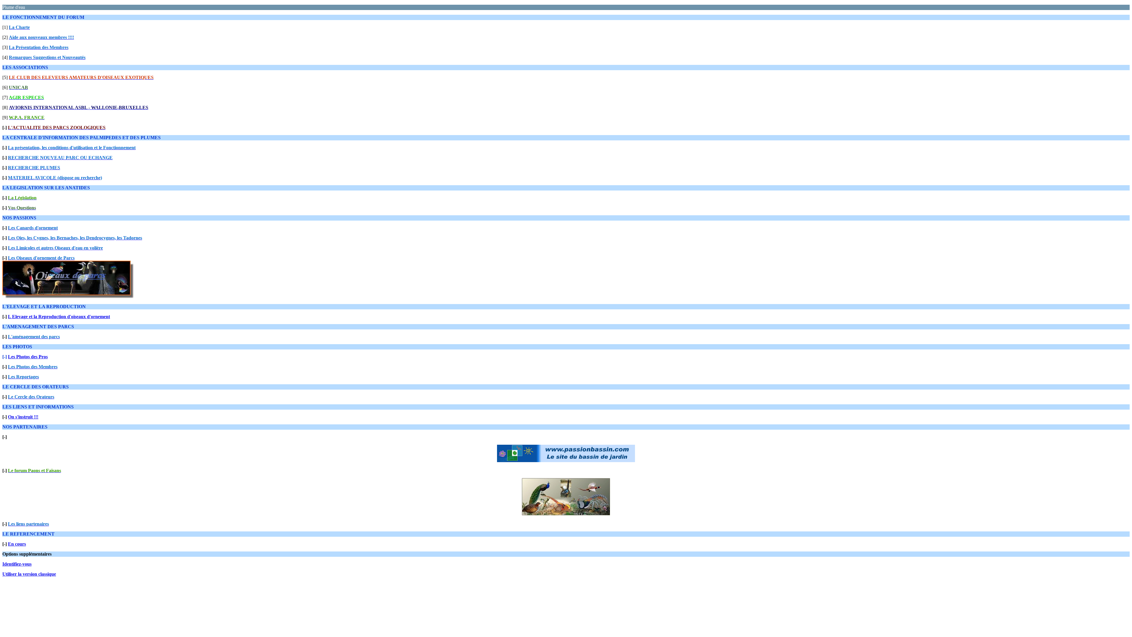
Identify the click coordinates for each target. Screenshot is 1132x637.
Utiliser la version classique (29, 574)
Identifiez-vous (17, 564)
